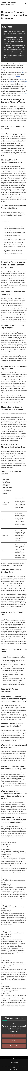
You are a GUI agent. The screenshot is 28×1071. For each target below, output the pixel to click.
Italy (26, 93)
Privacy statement (14, 1058)
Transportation (14, 1046)
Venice (24, 63)
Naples (10, 77)
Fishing (14, 1035)
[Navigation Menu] (25, 3)
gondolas (3, 69)
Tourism (14, 1040)
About (2, 1058)
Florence (18, 76)
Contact (7, 1058)
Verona (14, 77)
